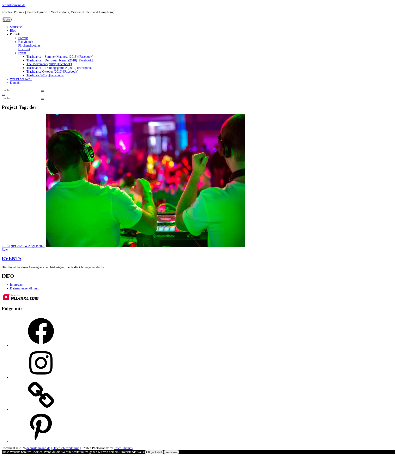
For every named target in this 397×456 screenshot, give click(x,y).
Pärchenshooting (29, 45)
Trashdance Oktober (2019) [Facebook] (52, 71)
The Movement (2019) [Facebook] (49, 64)
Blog (13, 30)
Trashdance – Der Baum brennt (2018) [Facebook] (59, 60)
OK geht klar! (154, 452)
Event (22, 53)
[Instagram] (41, 377)
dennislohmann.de (13, 5)
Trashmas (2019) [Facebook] (45, 75)
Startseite (16, 27)
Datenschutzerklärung (24, 288)
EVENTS (11, 258)
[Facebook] (41, 345)
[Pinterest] (41, 441)
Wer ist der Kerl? (21, 79)
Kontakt (15, 82)
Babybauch (25, 41)
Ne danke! (171, 452)
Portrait (23, 38)
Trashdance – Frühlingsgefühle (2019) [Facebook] (59, 68)
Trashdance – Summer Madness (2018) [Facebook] (59, 56)
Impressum (17, 284)
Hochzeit (24, 49)
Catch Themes (123, 448)
